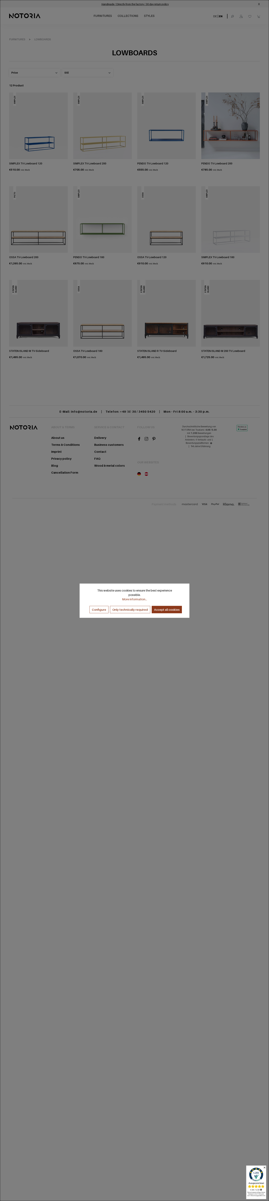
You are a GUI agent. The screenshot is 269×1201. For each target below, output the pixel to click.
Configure (99, 609)
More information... (134, 599)
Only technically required (130, 609)
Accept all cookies (167, 609)
